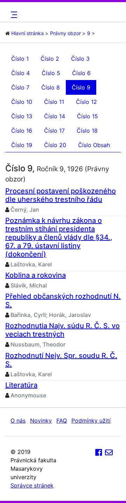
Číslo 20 (55, 144)
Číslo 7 (20, 87)
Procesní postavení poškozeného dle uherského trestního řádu (60, 195)
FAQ (61, 420)
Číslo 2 (50, 58)
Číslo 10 (21, 101)
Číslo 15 (87, 116)
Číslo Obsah (94, 144)
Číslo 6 (81, 73)
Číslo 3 (80, 58)
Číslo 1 (20, 58)
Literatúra (21, 385)
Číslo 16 (21, 130)
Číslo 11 (54, 101)
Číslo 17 (54, 130)
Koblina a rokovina (35, 275)
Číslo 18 (87, 130)
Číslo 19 (21, 144)
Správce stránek (32, 485)
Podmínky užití (91, 420)
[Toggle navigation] (13, 15)
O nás (18, 420)
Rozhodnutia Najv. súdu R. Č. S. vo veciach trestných (62, 330)
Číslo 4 (20, 73)
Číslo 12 (86, 101)
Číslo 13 (21, 116)
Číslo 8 (50, 87)
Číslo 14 (54, 116)
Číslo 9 (81, 87)
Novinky (41, 420)
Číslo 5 (51, 73)
